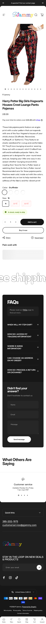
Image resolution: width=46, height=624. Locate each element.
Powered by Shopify (29, 607)
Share (8, 238)
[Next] (42, 3)
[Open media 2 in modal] (39, 28)
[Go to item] (5, 89)
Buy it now (23, 230)
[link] (19, 525)
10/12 (15, 203)
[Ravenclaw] (11, 192)
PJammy (6, 94)
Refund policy (8, 610)
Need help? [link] (39, 238)
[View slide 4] (27, 495)
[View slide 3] (24, 495)
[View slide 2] (21, 495)
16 (5, 203)
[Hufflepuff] (23, 192)
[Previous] (3, 3)
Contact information (23, 613)
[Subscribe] (39, 567)
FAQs (25, 310)
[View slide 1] (18, 495)
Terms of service (27, 610)
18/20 (26, 203)
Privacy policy (17, 610)
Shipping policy (38, 610)
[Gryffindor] (4, 192)
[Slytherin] (17, 192)
